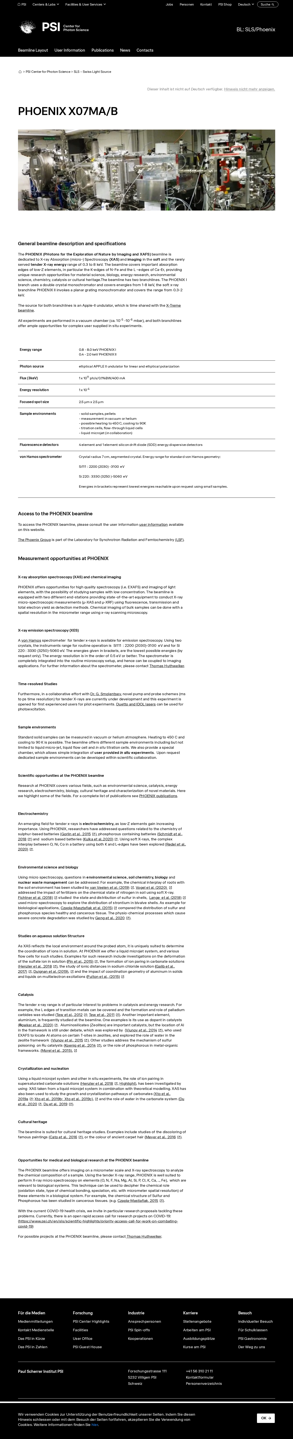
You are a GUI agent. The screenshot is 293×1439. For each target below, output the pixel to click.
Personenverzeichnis (204, 1383)
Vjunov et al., (141, 1030)
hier (95, 1425)
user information (153, 524)
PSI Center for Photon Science (48, 71)
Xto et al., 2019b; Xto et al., (64, 1099)
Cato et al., (63, 1137)
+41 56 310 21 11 (199, 1371)
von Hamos (31, 640)
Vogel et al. (152, 887)
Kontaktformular (200, 1377)
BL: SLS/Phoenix (256, 29)
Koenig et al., (80, 1045)
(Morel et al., (57, 1050)
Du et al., (56, 1104)
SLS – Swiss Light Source (92, 71)
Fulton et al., (104, 976)
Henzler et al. (97, 1083)
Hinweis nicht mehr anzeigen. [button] (249, 89)
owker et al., (37, 1025)
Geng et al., (110, 918)
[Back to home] (53, 26)
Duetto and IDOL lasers (136, 704)
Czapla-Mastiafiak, (138, 1200)
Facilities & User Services (83, 4)
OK (263, 1418)
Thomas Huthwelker (167, 666)
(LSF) (179, 540)
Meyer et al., (161, 1137)
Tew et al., (69, 1015)
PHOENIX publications (158, 796)
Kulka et (98, 839)
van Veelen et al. (109, 887)
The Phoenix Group (34, 540)
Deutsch (244, 4)
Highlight (127, 1083)
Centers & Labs (44, 4)
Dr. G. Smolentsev (105, 694)
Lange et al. (165, 897)
